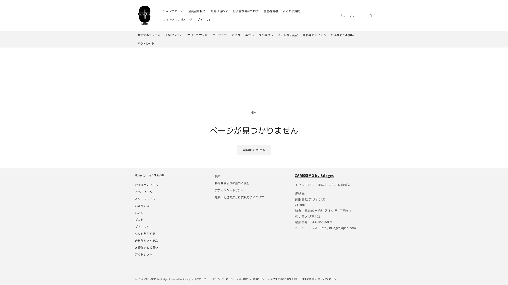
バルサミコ (220, 35)
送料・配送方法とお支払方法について (239, 197)
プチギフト (266, 35)
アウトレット (146, 43)
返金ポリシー (201, 278)
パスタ (236, 35)
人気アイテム (174, 35)
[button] (343, 15)
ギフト (249, 35)
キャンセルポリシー (328, 278)
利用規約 (244, 278)
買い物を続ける (254, 150)
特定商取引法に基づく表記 (232, 183)
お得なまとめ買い (342, 35)
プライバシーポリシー (229, 190)
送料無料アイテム (314, 35)
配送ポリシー (260, 278)
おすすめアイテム (149, 35)
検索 (218, 176)
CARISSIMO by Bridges (156, 279)
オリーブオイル (197, 35)
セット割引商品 (288, 35)
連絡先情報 (308, 278)
